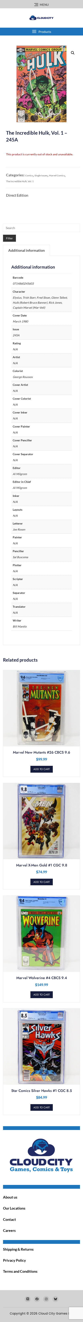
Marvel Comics (57, 175)
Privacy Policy (14, 1260)
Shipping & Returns (18, 1249)
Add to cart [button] (41, 769)
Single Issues (41, 175)
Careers (9, 1230)
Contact (9, 1219)
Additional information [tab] (26, 250)
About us (10, 1197)
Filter (9, 238)
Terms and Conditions (20, 1271)
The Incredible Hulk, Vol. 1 (20, 181)
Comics (29, 175)
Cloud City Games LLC (56, 1313)
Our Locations (14, 1208)
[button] (41, 31)
